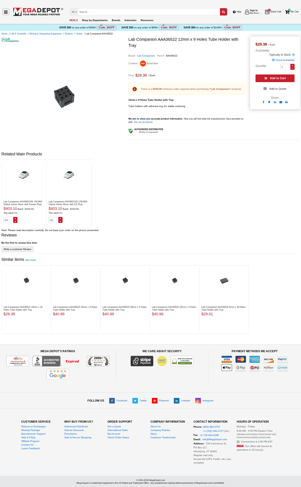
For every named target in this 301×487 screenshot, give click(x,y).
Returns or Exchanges (33, 426)
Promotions (70, 433)
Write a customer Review (17, 249)
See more (30, 260)
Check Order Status (118, 437)
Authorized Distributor (76, 426)
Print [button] (286, 102)
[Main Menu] (5, 12)
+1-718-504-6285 (209, 435)
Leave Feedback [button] (30, 448)
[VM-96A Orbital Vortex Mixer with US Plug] (69, 175)
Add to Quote (277, 88)
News (153, 433)
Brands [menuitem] (116, 20)
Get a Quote (114, 426)
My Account (113, 433)
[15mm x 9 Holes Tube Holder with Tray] (76, 280)
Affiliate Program (30, 441)
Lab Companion (146, 55)
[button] (293, 55)
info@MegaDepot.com (214, 439)
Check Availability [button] (285, 60)
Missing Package (30, 430)
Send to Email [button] (281, 102)
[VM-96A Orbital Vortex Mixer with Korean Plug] (24, 175)
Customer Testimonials (163, 437)
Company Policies (160, 430)
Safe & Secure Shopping (77, 437)
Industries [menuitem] (131, 20)
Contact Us (27, 444)
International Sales (117, 430)
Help (239, 11)
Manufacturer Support (33, 433)
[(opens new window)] (63, 147)
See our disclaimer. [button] (143, 122)
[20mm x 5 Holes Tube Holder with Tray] (125, 280)
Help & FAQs (28, 437)
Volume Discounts (74, 430)
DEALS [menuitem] (74, 20)
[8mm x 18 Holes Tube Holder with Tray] (224, 280)
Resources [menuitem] (147, 20)
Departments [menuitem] (95, 20)
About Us (155, 426)
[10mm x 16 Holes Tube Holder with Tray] (26, 280)
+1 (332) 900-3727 (213, 431)
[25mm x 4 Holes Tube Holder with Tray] (174, 280)
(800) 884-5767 (211, 426)
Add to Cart (278, 78)
